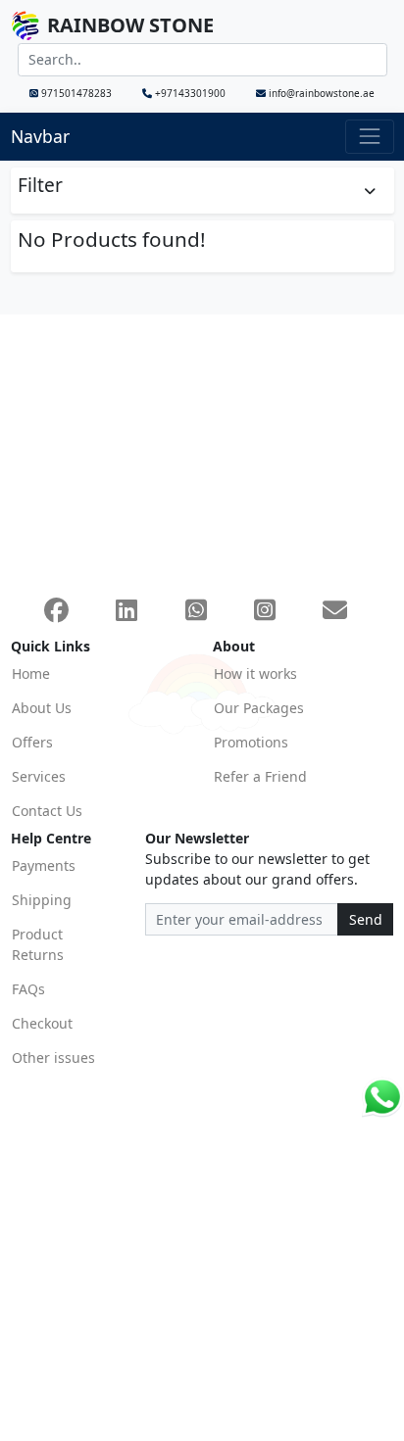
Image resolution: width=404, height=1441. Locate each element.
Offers (32, 742)
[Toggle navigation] (369, 137)
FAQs (28, 989)
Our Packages (259, 707)
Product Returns (38, 944)
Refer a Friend (260, 776)
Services (39, 776)
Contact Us (47, 810)
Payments (44, 865)
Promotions (251, 742)
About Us (42, 707)
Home (31, 673)
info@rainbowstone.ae (320, 93)
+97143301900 (190, 93)
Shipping (42, 899)
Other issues (53, 1057)
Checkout (42, 1023)
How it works (255, 673)
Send (365, 919)
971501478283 (76, 93)
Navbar (40, 136)
